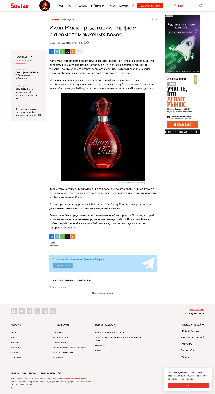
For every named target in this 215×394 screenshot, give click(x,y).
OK (188, 385)
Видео (98, 350)
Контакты (15, 373)
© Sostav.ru (16, 379)
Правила (62, 287)
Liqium (29, 385)
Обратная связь (48, 373)
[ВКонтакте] (51, 51)
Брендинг (24, 57)
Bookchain (58, 357)
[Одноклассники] (72, 51)
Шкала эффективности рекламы (69, 347)
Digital (14, 332)
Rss (59, 373)
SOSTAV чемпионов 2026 (66, 353)
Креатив (15, 342)
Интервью (58, 332)
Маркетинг (16, 347)
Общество (16, 357)
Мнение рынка (60, 337)
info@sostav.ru (197, 310)
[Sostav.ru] (21, 5)
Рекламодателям (30, 373)
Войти (52, 287)
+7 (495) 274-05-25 (194, 313)
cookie (194, 373)
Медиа (14, 337)
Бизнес (14, 353)
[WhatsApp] (62, 51)
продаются (56, 65)
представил (79, 215)
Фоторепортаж (60, 342)
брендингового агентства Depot (70, 379)
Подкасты (100, 345)
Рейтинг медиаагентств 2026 (110, 332)
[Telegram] (57, 51)
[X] (67, 51)
